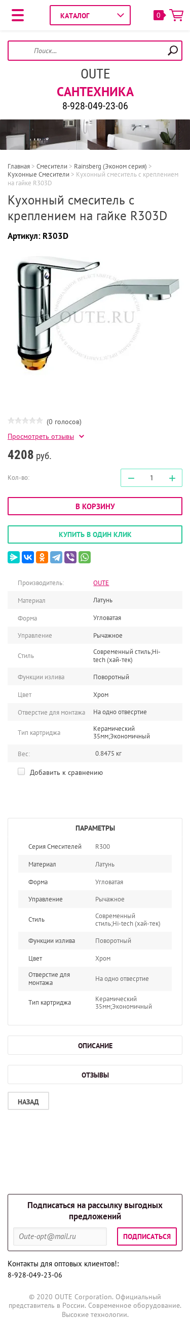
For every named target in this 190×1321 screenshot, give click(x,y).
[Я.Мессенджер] (14, 557)
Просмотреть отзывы (41, 436)
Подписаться (147, 1236)
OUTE (95, 74)
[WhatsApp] (85, 557)
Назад (28, 1101)
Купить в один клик (95, 534)
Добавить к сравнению (65, 772)
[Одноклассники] (42, 557)
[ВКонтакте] (28, 557)
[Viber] (70, 557)
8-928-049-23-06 (95, 106)
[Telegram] (56, 557)
